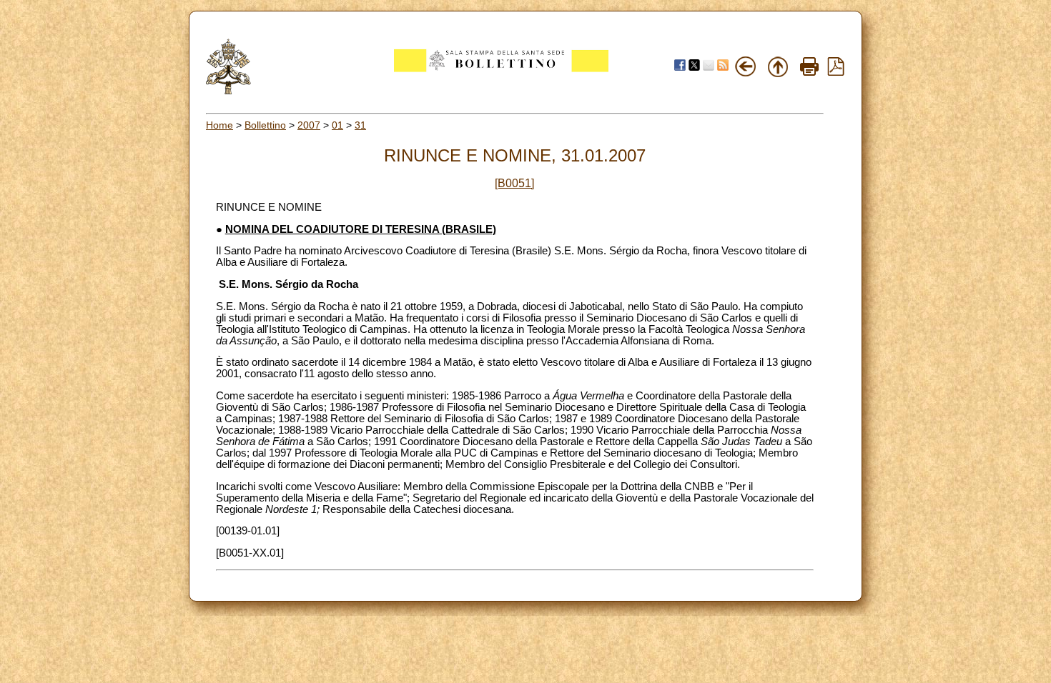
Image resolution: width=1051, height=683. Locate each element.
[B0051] (514, 183)
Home (219, 125)
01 (337, 125)
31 (360, 125)
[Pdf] (836, 72)
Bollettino (265, 125)
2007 (308, 125)
